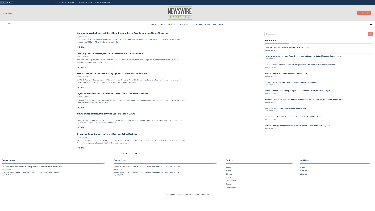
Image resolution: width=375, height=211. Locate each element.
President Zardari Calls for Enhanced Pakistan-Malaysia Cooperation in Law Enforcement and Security (303, 99)
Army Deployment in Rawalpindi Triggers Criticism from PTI (287, 108)
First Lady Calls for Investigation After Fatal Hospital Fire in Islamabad (110, 53)
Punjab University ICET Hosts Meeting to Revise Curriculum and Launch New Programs (297, 125)
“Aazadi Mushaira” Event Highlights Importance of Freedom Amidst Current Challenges (297, 91)
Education (171, 24)
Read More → (81, 47)
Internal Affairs (183, 24)
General (153, 24)
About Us (303, 174)
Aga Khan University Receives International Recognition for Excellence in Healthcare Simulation (123, 33)
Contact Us (304, 171)
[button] (371, 24)
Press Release (218, 24)
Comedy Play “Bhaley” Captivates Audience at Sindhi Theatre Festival (291, 82)
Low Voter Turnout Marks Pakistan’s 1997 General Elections (287, 47)
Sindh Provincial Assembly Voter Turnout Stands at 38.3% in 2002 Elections (293, 117)
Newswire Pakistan (186, 194)
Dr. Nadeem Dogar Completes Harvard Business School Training (107, 134)
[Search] (370, 34)
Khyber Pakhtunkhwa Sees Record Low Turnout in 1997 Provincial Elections (112, 93)
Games (207, 24)
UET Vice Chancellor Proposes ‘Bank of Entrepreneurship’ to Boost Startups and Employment (300, 65)
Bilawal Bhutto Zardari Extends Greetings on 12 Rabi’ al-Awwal (106, 113)
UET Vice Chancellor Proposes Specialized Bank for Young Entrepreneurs (30, 172)
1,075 (137, 153)
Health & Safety (197, 24)
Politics (162, 24)
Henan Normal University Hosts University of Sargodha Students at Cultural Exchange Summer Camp (303, 56)
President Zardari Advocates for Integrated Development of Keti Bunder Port (32, 167)
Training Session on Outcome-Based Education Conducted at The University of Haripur (82, 2)
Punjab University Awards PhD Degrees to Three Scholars (286, 73)
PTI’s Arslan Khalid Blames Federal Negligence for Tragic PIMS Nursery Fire (112, 73)
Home (302, 167)
